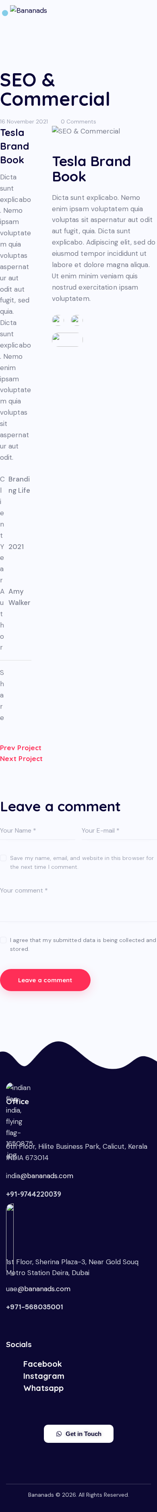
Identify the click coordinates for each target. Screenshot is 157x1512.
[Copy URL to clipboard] (20, 687)
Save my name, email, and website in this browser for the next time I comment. (82, 862)
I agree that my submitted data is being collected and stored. (83, 944)
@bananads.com (46, 1175)
